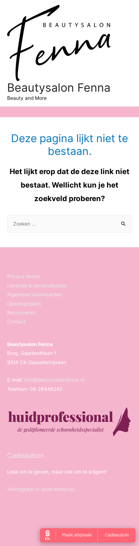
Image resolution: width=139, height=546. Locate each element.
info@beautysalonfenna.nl (54, 380)
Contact (16, 321)
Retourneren (21, 312)
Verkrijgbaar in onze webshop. (41, 489)
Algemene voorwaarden (34, 294)
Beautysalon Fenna (58, 87)
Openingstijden (24, 304)
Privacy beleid (23, 276)
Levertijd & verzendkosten (37, 285)
